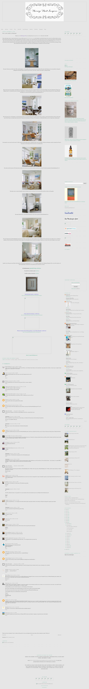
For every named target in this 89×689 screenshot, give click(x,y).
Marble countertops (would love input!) (74, 476)
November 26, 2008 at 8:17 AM (20, 386)
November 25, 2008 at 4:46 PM (16, 366)
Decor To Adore (8, 435)
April (68, 542)
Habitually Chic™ (69, 403)
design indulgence (69, 350)
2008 (67, 522)
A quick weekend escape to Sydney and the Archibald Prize (74, 370)
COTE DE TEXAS (69, 373)
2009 (67, 520)
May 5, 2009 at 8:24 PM (14, 583)
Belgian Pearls (68, 358)
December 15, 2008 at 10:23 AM (17, 532)
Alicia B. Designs (8, 558)
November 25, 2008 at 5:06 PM (13, 373)
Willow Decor (7, 551)
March (68, 544)
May (68, 541)
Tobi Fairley (68, 361)
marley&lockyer (69, 369)
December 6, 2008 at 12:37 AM (14, 500)
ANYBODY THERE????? (75, 351)
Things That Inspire (8, 410)
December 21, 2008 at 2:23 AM (15, 551)
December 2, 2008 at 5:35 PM (14, 459)
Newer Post (4, 634)
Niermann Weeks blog (70, 366)
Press (15, 29)
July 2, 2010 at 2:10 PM (13, 599)
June (68, 539)
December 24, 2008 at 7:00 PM (14, 569)
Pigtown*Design (8, 366)
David (6, 612)
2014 (67, 512)
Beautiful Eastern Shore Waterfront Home (72, 295)
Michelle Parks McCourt (9, 447)
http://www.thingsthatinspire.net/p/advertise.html (43, 660)
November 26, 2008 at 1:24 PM (16, 405)
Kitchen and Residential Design (71, 323)
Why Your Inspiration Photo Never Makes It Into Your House (75, 310)
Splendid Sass (68, 387)
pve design (7, 442)
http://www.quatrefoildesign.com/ (31, 355)
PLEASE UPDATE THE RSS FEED (71, 374)
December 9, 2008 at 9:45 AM (13, 518)
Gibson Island (30, 359)
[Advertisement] (44, 25)
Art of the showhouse (70, 528)
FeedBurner (78, 288)
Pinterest (31, 29)
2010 (67, 519)
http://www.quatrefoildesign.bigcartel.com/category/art (32, 332)
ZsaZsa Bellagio (69, 376)
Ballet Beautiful (73, 377)
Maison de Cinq (68, 312)
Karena (6, 399)
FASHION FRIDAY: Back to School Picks (72, 299)
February (68, 545)
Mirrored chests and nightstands (70, 500)
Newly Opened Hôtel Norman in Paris (71, 403)
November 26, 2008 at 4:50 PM (19, 410)
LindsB (6, 475)
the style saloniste (69, 406)
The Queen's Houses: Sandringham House (71, 497)
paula (6, 513)
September (69, 534)
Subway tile (70, 464)
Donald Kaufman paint (30, 38)
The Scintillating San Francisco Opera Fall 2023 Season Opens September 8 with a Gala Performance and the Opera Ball (77, 408)
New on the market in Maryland (9, 33)
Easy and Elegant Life (70, 384)
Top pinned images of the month (73, 433)
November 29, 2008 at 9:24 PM (14, 430)
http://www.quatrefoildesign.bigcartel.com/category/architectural (31, 315)
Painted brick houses (71, 439)
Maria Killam (7, 575)
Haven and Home (8, 532)
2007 (67, 549)
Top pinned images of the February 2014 (74, 488)
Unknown (6, 430)
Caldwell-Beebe (57, 40)
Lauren (6, 518)
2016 (67, 509)
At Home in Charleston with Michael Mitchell (72, 320)
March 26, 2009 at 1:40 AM (14, 575)
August (68, 536)
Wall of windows (69, 531)
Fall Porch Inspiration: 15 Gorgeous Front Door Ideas (73, 313)
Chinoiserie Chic (69, 301)
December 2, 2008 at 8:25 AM (19, 447)
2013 (67, 514)
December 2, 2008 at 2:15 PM (14, 453)
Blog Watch (39, 35)
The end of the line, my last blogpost (71, 359)
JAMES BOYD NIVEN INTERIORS (76, 388)
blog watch (8, 359)
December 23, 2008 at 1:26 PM (19, 563)
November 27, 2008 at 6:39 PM (15, 416)
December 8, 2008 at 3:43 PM (12, 513)
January (68, 547)
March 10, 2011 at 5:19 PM (12, 612)
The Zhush (68, 316)
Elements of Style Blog (70, 298)
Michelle (6, 481)
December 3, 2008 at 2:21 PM (13, 475)
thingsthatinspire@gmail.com (69, 207)
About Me (19, 29)
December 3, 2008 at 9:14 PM (13, 481)
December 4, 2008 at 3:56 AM (14, 489)
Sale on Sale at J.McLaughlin (75, 302)
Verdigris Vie (68, 395)
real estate (35, 359)
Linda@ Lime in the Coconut (10, 386)
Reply (6, 369)
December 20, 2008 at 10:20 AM (12, 543)
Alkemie (6, 524)
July (67, 538)
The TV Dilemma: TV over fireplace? (74, 470)
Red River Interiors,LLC (9, 538)
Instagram (41, 29)
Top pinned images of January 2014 (74, 457)
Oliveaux (6, 381)
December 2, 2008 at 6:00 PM (19, 465)
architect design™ (69, 335)
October (68, 533)
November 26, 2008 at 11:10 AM (13, 399)
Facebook (36, 29)
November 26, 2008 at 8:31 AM (20, 393)
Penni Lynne (7, 583)
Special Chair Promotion (69, 367)
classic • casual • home (70, 417)
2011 (67, 517)
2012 (67, 515)
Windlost (6, 500)
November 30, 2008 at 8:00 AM (16, 435)
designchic (7, 607)
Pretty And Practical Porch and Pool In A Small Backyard (74, 418)
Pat (5, 543)
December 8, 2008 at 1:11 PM (14, 507)
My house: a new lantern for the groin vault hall (72, 501)
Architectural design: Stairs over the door (74, 482)
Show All (85, 421)
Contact (11, 29)
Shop (45, 29)
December (68, 523)
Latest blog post (25, 29)
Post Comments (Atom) (10, 637)
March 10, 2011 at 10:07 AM (14, 607)
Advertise (6, 29)
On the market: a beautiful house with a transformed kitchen (74, 499)
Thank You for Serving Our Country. (71, 385)
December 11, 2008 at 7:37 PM (13, 524)
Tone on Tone (32, 263)
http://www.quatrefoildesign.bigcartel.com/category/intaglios (32, 295)
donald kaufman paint (22, 359)
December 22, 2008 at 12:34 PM (16, 558)
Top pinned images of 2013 (72, 451)
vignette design (68, 343)
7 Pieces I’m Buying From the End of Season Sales (73, 317)
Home (2, 29)
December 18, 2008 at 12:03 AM (19, 538)
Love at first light (69, 529)
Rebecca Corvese (8, 405)
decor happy (68, 331)
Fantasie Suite (68, 415)
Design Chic (68, 294)
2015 (67, 511)
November (68, 525)
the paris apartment (69, 414)
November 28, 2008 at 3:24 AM (15, 423)
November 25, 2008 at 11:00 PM (14, 381)
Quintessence (68, 319)
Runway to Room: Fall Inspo (75, 396)
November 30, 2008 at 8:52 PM (14, 442)
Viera (6, 373)
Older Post (59, 634)
